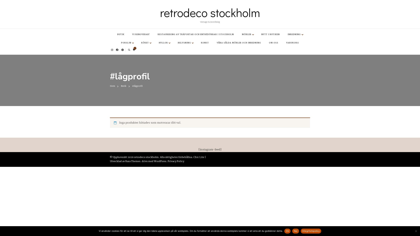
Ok (287, 231)
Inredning (294, 34)
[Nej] (416, 231)
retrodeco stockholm (210, 12)
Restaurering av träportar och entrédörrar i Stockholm (196, 34)
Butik (120, 34)
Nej (295, 231)
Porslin (126, 42)
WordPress (160, 161)
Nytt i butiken (270, 34)
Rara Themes (132, 161)
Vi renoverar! (141, 34)
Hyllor (163, 42)
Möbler (246, 34)
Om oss (273, 42)
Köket (145, 42)
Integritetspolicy (311, 231)
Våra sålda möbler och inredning (239, 42)
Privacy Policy (176, 161)
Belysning (184, 42)
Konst (205, 42)
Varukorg (292, 42)
